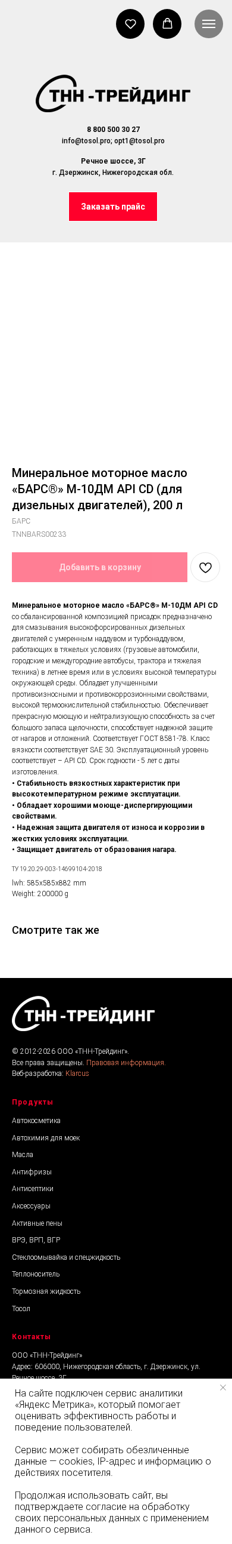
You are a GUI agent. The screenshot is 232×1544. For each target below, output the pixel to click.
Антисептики (33, 1189)
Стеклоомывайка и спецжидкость (66, 1257)
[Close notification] (223, 1388)
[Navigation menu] (208, 24)
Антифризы (32, 1172)
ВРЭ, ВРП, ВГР (36, 1240)
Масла (22, 1155)
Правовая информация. (126, 1063)
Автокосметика (36, 1121)
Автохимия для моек (46, 1138)
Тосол (21, 1309)
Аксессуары (31, 1206)
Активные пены (37, 1223)
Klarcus (77, 1073)
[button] (113, 207)
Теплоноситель (35, 1274)
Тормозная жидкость (46, 1291)
